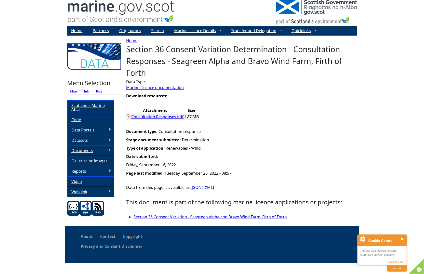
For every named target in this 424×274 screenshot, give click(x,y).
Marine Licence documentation (155, 87)
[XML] (209, 187)
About (87, 236)
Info (86, 91)
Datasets (77, 140)
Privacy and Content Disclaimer (111, 246)
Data (100, 91)
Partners (101, 30)
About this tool (396, 262)
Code (76, 119)
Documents (80, 151)
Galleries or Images (89, 161)
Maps (73, 91)
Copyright (132, 236)
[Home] (121, 13)
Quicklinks (299, 31)
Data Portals (80, 130)
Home (131, 40)
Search (157, 30)
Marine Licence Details (193, 31)
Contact (108, 236)
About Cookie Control (362, 239)
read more (397, 268)
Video (76, 181)
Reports (76, 171)
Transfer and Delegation (251, 31)
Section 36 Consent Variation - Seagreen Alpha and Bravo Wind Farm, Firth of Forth (210, 217)
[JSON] (197, 187)
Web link (77, 192)
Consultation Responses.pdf (157, 116)
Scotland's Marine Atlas (88, 107)
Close (402, 239)
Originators (130, 30)
